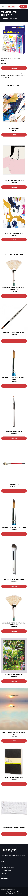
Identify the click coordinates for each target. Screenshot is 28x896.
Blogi (4, 873)
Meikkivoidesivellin (14, 484)
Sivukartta (19, 893)
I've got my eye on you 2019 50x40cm (14, 233)
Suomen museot (7, 870)
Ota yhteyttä (13, 892)
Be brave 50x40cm (14, 128)
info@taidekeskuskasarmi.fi (6, 1)
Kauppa (23, 6)
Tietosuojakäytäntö (11, 893)
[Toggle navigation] (2, 6)
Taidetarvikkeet (6, 18)
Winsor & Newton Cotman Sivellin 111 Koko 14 (14, 527)
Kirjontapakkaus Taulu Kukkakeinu (14, 675)
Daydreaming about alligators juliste (14, 180)
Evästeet (19, 892)
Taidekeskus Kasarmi (8, 867)
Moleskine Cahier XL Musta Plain (14, 777)
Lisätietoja (14, 68)
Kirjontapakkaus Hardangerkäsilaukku (14, 827)
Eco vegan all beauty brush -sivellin (14, 580)
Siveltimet (14, 18)
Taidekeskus (6, 865)
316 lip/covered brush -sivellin (14, 432)
